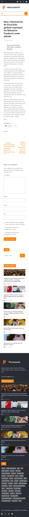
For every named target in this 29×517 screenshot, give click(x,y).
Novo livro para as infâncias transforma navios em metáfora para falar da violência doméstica (14, 313)
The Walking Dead (6, 501)
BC (22, 468)
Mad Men (10, 483)
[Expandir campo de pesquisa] (26, 13)
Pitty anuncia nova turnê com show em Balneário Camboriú (13, 343)
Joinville (16, 481)
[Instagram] (20, 1)
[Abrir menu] (2, 2)
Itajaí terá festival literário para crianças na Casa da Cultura (14, 328)
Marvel (15, 483)
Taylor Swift (17, 491)
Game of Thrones (18, 478)
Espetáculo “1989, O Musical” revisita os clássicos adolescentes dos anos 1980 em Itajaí (14, 296)
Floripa (11, 478)
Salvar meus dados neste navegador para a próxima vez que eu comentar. (15, 223)
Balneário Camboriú (11, 468)
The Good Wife (14, 496)
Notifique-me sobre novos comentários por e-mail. (11, 228)
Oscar (3, 488)
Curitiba (4, 476)
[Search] (22, 255)
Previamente (13, 7)
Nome (6, 196)
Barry (18, 468)
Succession (4, 491)
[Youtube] (26, 1)
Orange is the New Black (19, 486)
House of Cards (5, 481)
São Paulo (11, 491)
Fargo (16, 476)
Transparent (14, 501)
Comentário (7, 175)
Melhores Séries (22, 483)
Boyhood (14, 473)
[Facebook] (17, 1)
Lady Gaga (4, 483)
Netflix (10, 486)
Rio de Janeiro (17, 488)
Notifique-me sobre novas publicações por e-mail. (11, 233)
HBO (25, 478)
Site (5, 214)
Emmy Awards (10, 476)
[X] (23, 1)
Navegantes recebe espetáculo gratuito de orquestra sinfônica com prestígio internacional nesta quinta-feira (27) (14, 280)
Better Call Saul (5, 471)
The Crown (18, 493)
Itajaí (12, 481)
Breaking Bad (20, 473)
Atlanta (3, 468)
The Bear (12, 493)
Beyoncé (12, 471)
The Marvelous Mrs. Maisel (19, 498)
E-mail (6, 205)
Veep (20, 501)
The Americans (5, 493)
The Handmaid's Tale (6, 498)
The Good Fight (5, 496)
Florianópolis (5, 478)
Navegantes (4, 486)
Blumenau (18, 471)
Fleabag (21, 476)
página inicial (9, 488)
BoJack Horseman (6, 473)
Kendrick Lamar (23, 481)
